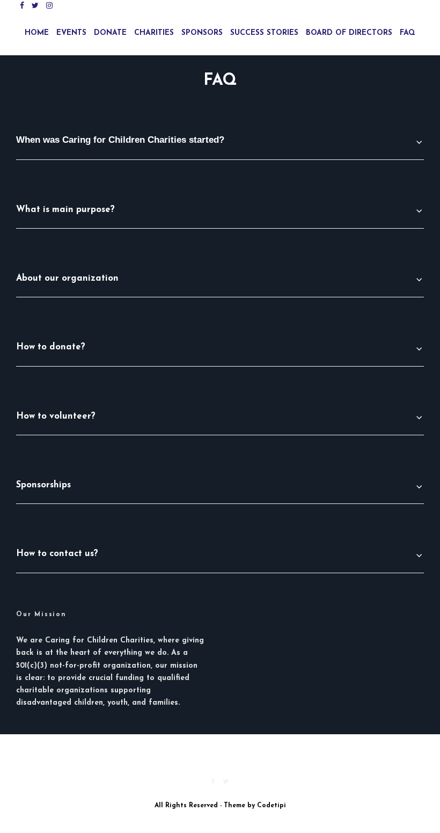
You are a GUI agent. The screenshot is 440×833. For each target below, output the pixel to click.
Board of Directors (349, 33)
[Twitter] (35, 5)
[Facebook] (22, 5)
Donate (110, 33)
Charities (154, 33)
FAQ (407, 33)
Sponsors (202, 33)
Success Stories (264, 33)
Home (37, 33)
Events (71, 33)
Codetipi (271, 805)
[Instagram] (49, 5)
